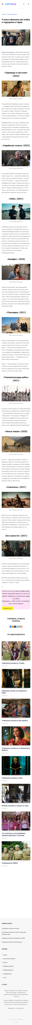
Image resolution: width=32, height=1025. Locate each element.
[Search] (27, 4)
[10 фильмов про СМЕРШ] (16, 850)
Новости (5, 962)
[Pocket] (21, 627)
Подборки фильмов (8, 970)
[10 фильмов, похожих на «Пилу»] (16, 765)
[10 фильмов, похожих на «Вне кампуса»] (16, 708)
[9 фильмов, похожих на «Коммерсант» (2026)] (16, 678)
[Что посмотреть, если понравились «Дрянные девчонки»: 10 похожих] (16, 821)
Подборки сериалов (8, 966)
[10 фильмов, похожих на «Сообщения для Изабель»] (16, 735)
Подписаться (7, 608)
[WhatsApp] (19, 627)
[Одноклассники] (13, 627)
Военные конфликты (8, 52)
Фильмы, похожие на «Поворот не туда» (15, 805)
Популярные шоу (7, 973)
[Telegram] (17, 627)
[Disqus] (16, 889)
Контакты (20, 1019)
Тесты (4, 977)
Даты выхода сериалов (9, 958)
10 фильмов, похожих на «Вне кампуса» (15, 720)
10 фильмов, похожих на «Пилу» (12, 778)
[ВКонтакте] (10, 627)
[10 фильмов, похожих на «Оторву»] (16, 650)
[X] (15, 627)
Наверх (16, 1022)
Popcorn (5, 955)
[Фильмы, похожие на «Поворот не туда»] (16, 793)
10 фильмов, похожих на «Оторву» (13, 663)
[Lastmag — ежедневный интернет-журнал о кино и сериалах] (10, 4)
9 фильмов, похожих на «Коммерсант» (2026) (13, 938)
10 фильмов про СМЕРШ (10, 863)
